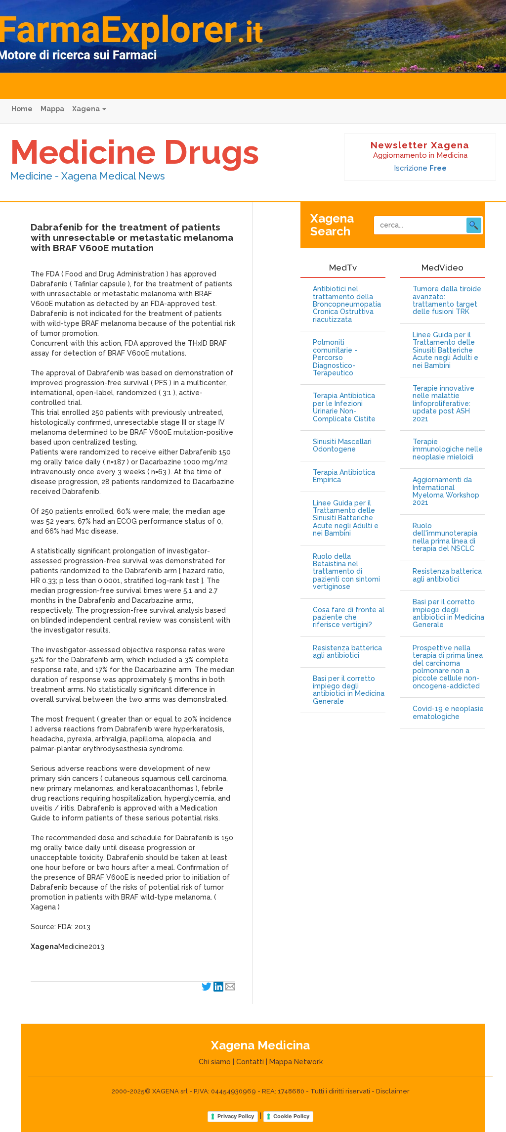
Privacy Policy (235, 1116)
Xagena (86, 109)
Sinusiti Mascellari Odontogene (342, 445)
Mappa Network (296, 1062)
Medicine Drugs (134, 152)
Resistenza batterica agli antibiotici (347, 651)
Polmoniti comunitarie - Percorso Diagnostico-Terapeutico (335, 358)
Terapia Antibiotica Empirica (344, 476)
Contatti (250, 1062)
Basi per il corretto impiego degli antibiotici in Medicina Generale (348, 690)
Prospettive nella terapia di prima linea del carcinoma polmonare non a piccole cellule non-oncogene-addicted (448, 667)
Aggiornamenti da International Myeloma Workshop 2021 (446, 491)
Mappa (52, 109)
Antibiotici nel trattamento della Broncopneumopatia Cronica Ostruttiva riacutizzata (347, 304)
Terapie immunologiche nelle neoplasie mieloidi (448, 449)
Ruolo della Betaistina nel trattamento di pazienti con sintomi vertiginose (346, 572)
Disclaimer (393, 1091)
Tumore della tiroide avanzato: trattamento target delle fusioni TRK (447, 300)
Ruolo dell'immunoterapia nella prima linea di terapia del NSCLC (445, 537)
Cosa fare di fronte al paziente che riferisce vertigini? (348, 617)
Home (22, 109)
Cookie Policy (291, 1116)
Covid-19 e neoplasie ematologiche (448, 712)
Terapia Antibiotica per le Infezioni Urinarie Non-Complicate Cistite (344, 407)
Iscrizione (420, 168)
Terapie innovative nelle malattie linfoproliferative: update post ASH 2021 (443, 404)
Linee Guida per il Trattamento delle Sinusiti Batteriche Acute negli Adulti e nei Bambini (346, 518)
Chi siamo (215, 1062)
